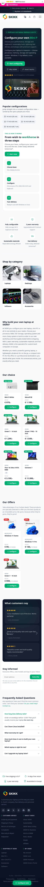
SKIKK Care (27, 856)
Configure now (23, 883)
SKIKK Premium (28, 860)
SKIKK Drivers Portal (30, 863)
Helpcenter (5, 837)
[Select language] (25, 17)
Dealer (25, 840)
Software (4, 866)
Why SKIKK (13, 69)
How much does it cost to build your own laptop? (20, 740)
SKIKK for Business (29, 830)
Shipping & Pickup (7, 823)
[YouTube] (8, 810)
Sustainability (27, 823)
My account (27, 853)
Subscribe (35, 677)
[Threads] (19, 810)
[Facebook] (24, 810)
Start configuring (15, 64)
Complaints (5, 830)
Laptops (4, 853)
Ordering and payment (9, 820)
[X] (13, 810)
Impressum (32, 879)
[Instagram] (3, 810)
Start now (13, 154)
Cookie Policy (21, 879)
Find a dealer (27, 837)
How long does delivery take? (16, 714)
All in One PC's (6, 860)
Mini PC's (4, 856)
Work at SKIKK (28, 833)
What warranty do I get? (14, 733)
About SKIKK (27, 820)
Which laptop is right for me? (15, 747)
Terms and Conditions (10, 881)
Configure (12, 407)
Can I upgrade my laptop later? (16, 753)
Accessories (5, 863)
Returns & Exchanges (8, 826)
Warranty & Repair (7, 833)
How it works (29, 69)
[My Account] (30, 17)
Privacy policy (10, 879)
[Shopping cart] (34, 17)
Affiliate (26, 843)
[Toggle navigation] (40, 16)
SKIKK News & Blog (29, 826)
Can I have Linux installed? (15, 726)
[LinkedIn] (29, 810)
